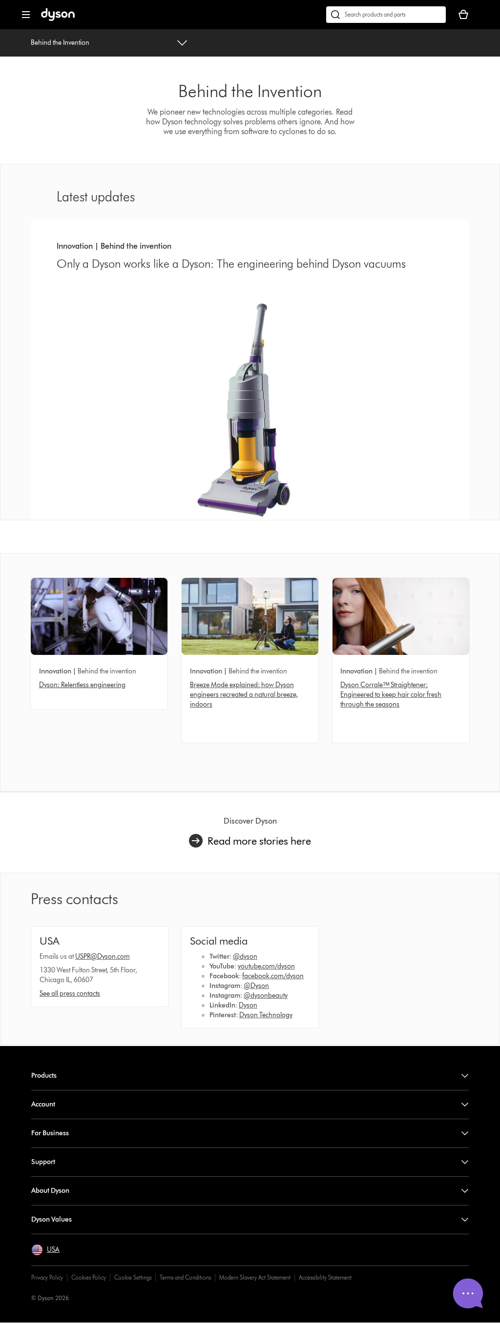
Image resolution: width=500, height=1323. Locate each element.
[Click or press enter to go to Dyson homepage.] (58, 19)
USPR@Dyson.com (102, 956)
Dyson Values (51, 1219)
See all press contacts (70, 993)
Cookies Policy (88, 1277)
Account (43, 1104)
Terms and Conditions (185, 1277)
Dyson (248, 1005)
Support (43, 1162)
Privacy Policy (47, 1277)
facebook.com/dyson (273, 976)
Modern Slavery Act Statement (255, 1277)
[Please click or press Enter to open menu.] (26, 14)
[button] (45, 1249)
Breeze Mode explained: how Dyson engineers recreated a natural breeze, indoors (244, 695)
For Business (50, 1133)
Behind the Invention (60, 43)
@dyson (245, 956)
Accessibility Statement (325, 1277)
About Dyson (50, 1190)
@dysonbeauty (266, 995)
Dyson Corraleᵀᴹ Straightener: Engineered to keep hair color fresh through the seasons (390, 695)
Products (44, 1075)
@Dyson (256, 986)
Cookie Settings (132, 1277)
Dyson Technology (265, 1015)
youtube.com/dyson (266, 966)
